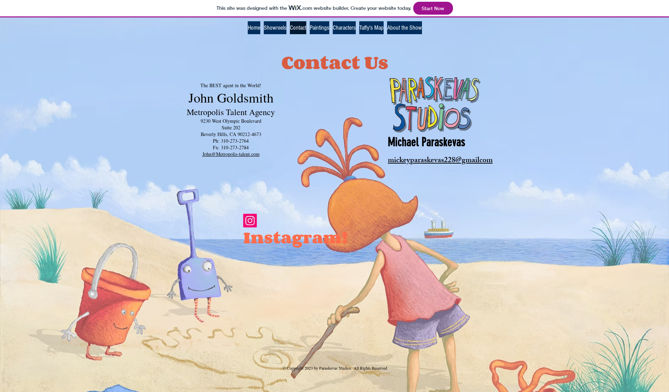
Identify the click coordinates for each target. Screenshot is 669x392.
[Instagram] (250, 220)
